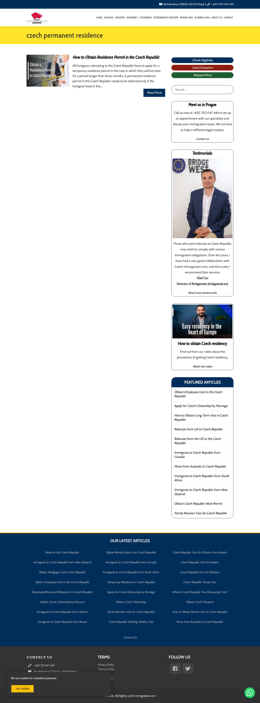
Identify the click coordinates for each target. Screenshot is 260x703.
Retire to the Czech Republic (62, 552)
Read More (154, 93)
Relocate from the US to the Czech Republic (197, 441)
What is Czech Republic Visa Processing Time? (199, 592)
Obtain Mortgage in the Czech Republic (62, 572)
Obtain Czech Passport (199, 602)
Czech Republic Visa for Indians (199, 562)
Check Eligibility (202, 60)
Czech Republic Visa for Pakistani (199, 572)
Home (99, 17)
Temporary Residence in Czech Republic (131, 582)
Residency (132, 17)
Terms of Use (106, 669)
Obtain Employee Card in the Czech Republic (198, 394)
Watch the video (202, 366)
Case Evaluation (202, 68)
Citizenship (146, 17)
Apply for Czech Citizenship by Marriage (201, 406)
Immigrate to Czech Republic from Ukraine (62, 612)
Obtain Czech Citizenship (131, 602)
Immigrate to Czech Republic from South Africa (201, 478)
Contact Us (130, 637)
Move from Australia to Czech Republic (200, 466)
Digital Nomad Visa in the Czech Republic (131, 552)
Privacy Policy (106, 664)
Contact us (202, 139)
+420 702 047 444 (222, 4)
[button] (249, 692)
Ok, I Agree (22, 688)
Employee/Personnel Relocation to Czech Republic (62, 592)
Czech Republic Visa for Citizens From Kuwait (200, 552)
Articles (109, 17)
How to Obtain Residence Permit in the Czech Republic (116, 57)
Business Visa (202, 17)
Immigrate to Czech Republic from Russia (62, 621)
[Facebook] (175, 668)
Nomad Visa (186, 17)
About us (217, 17)
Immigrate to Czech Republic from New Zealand (200, 492)
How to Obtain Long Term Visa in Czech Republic (201, 417)
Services (120, 17)
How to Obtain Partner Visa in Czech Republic (199, 612)
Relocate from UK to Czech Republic (198, 429)
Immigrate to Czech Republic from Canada (197, 455)
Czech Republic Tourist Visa (199, 582)
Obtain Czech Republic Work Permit (198, 504)
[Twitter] (188, 668)
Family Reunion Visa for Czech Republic (200, 513)
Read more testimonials (202, 292)
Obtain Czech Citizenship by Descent (62, 602)
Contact (228, 17)
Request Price (202, 75)
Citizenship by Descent (165, 17)
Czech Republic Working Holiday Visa (131, 621)
